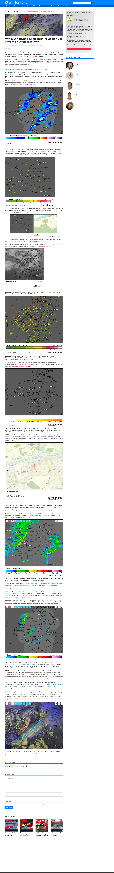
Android (68, 44)
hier (32, 76)
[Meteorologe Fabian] (70, 95)
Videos (35, 6)
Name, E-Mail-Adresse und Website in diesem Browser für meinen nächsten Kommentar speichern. (27, 804)
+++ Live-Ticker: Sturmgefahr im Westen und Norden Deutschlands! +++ (34, 40)
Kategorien (17, 6)
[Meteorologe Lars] (70, 105)
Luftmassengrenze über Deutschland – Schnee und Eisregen (57, 834)
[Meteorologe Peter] (70, 75)
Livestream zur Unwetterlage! (24, 833)
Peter (76, 74)
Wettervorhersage (13, 45)
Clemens (77, 84)
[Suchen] (92, 3)
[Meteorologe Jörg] (70, 65)
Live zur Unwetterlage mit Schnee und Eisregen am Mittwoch (11, 834)
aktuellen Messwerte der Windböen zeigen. (17, 664)
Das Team (69, 6)
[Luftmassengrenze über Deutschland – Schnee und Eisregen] (57, 825)
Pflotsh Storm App (84, 43)
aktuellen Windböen (22, 61)
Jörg (76, 64)
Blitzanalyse (38, 61)
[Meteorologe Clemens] (70, 85)
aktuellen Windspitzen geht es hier (30, 686)
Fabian (77, 94)
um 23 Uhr (20, 155)
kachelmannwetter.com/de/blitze (21, 366)
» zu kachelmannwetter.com (88, 1)
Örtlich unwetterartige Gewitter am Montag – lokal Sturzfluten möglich (42, 834)
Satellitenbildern (45, 246)
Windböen (34, 580)
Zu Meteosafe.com (72, 49)
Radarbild (25, 671)
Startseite (9, 6)
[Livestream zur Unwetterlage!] (26, 825)
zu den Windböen (35, 241)
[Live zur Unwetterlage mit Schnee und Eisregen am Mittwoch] (11, 825)
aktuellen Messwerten (11, 597)
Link (13, 78)
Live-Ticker (27, 6)
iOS (73, 44)
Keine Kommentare (37, 45)
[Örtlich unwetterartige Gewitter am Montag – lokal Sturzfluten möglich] (42, 825)
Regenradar (56, 61)
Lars (76, 105)
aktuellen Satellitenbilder (53, 59)
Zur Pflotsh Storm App (84, 49)
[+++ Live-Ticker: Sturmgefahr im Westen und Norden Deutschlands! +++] (34, 24)
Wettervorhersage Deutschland (16, 766)
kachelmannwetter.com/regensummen (24, 84)
